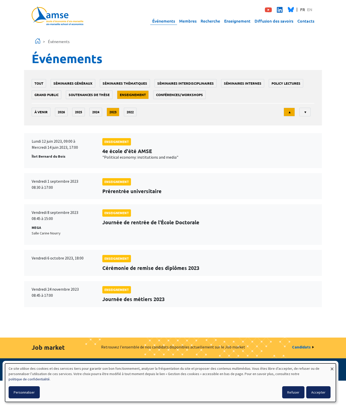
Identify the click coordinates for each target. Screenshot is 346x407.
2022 (130, 112)
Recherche (210, 21)
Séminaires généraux (72, 83)
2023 (113, 112)
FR (302, 9)
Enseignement (237, 21)
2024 (95, 112)
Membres (188, 21)
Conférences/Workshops (179, 94)
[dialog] (170, 382)
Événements (163, 21)
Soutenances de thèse (89, 94)
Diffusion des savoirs (274, 21)
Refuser (293, 392)
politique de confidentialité (29, 379)
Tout (38, 83)
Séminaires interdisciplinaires (185, 83)
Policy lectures (286, 83)
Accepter (318, 392)
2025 (78, 112)
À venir (41, 112)
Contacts (305, 21)
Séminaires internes (242, 83)
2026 (61, 112)
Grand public (46, 94)
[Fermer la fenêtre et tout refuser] (332, 366)
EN (309, 9)
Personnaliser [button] (24, 392)
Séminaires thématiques (125, 83)
